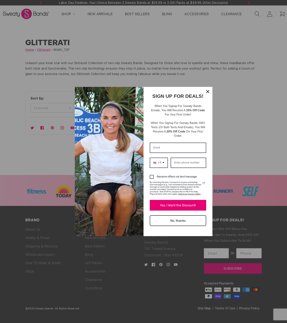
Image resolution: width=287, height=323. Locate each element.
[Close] (207, 91)
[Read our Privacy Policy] (203, 183)
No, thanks (178, 220)
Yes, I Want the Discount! (178, 205)
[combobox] (159, 163)
